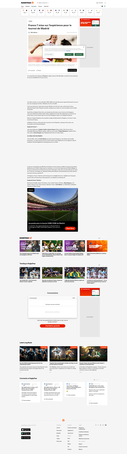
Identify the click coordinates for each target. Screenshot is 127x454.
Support (80, 444)
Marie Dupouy (68, 183)
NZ (68, 446)
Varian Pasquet (37, 132)
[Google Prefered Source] (71, 70)
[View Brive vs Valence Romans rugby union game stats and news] (82, 12)
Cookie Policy (68, 50)
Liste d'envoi (70, 433)
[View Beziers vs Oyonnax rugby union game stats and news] (41, 12)
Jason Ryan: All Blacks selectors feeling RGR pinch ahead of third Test (73, 387)
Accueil (58, 427)
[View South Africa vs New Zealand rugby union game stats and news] (90, 12)
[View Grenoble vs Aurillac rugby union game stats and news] (57, 12)
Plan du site (59, 441)
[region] (63, 51)
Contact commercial (83, 446)
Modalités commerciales (84, 438)
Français (69, 449)
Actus (22, 6)
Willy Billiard (33, 32)
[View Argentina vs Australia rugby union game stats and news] (98, 12)
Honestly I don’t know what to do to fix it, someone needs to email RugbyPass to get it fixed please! (29, 394)
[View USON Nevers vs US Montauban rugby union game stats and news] (65, 12)
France (45, 76)
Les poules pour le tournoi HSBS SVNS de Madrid (46, 223)
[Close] (83, 47)
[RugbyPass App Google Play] (34, 433)
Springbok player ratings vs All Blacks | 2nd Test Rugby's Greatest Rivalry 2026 (30, 389)
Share (39, 70)
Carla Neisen (43, 139)
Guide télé (46, 6)
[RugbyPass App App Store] (34, 429)
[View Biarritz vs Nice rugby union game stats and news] (25, 12)
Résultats (28, 6)
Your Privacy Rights (49, 54)
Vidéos (58, 438)
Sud (68, 441)
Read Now (70, 228)
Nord (69, 438)
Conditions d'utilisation (84, 431)
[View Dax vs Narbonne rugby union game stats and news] (49, 12)
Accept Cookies (79, 54)
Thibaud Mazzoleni (63, 131)
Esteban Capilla (43, 129)
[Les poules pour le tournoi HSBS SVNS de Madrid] (52, 204)
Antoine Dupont (51, 129)
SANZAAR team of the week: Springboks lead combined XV (97, 386)
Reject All (69, 54)
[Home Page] (27, 3)
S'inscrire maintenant (72, 427)
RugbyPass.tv (70, 430)
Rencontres (33, 6)
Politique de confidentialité (82, 428)
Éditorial (80, 449)
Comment (32, 70)
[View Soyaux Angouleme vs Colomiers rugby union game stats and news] (33, 12)
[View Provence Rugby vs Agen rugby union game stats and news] (73, 12)
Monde (69, 444)
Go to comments (26, 400)
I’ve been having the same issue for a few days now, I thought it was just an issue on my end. (52, 394)
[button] (34, 359)
